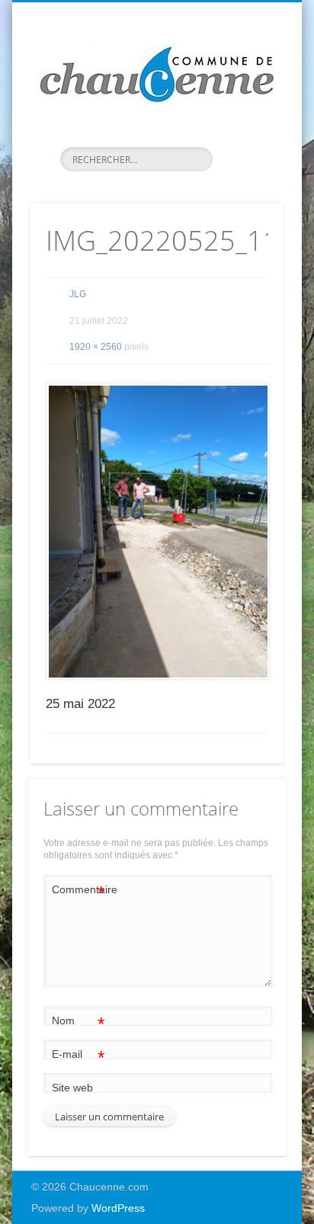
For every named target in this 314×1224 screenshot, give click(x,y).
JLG (77, 294)
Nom (78, 1024)
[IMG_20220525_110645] (157, 531)
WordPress (118, 1208)
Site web (72, 1087)
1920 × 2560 (95, 346)
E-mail (78, 1057)
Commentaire (78, 893)
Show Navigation (246, 136)
